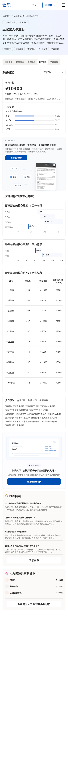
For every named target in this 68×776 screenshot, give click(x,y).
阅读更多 (34, 560)
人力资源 (18, 16)
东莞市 (11, 352)
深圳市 (11, 362)
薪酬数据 (6, 16)
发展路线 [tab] (20, 62)
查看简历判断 (34, 481)
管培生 (13, 580)
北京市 (11, 321)
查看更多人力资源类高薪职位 (34, 604)
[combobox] (51, 72)
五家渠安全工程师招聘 (38, 410)
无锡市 (11, 372)
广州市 (11, 310)
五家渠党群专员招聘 (30, 421)
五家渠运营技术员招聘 (14, 425)
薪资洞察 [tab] (42, 62)
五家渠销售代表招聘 (48, 421)
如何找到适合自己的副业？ (16, 531)
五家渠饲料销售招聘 (13, 417)
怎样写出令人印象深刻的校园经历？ (20, 517)
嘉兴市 (11, 341)
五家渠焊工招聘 (32, 406)
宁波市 (11, 331)
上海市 (11, 290)
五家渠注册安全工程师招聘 (16, 410)
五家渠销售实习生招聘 (36, 413)
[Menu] (63, 5)
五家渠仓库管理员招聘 (14, 406)
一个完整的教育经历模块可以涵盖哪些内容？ (24, 503)
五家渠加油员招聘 (47, 406)
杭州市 (12, 382)
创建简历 (50, 5)
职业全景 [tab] (8, 62)
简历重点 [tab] (31, 62)
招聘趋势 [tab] (54, 62)
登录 (34, 5)
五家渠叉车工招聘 (12, 421)
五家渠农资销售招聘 (32, 417)
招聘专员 (14, 586)
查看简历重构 (16, 157)
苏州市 (11, 300)
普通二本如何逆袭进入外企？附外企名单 (22, 545)
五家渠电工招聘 (54, 413)
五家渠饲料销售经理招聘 (15, 413)
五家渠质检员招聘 (49, 417)
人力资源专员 (16, 592)
